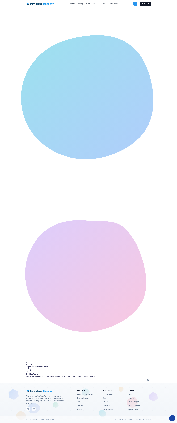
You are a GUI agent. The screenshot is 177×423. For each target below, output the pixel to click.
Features (72, 4)
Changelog (106, 405)
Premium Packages (83, 398)
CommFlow (140, 419)
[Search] (148, 380)
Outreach (130, 419)
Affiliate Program (134, 402)
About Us (131, 394)
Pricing (80, 4)
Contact (131, 398)
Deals (104, 4)
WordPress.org (108, 409)
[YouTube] (34, 409)
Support (105, 402)
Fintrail (148, 419)
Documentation (108, 394)
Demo (88, 4)
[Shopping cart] (135, 4)
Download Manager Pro (85, 394)
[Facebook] (28, 409)
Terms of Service (134, 405)
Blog (104, 398)
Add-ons (80, 402)
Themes (80, 405)
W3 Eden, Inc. (119, 419)
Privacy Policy (133, 409)
